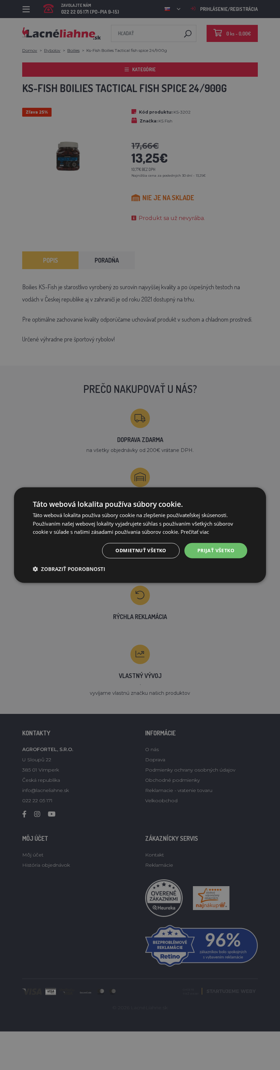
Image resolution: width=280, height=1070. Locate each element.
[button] (69, 569)
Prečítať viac (195, 531)
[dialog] (140, 535)
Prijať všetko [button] (215, 550)
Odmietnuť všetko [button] (140, 550)
